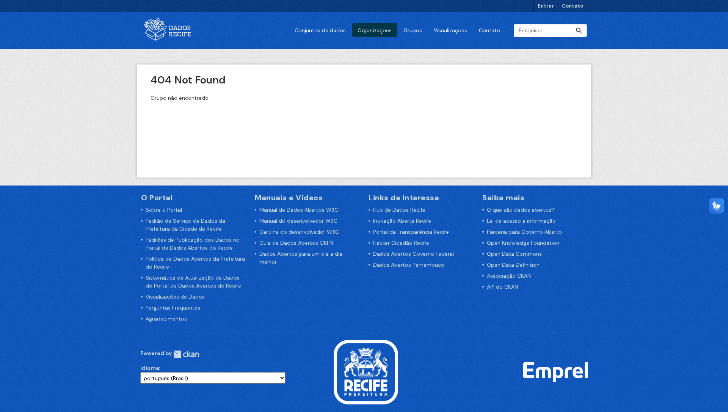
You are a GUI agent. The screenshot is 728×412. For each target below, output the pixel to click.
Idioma (149, 368)
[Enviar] (578, 30)
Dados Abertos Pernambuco (408, 264)
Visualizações (450, 30)
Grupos (412, 30)
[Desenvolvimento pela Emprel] (555, 371)
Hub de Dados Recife (399, 209)
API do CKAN (502, 286)
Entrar (546, 6)
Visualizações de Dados (175, 296)
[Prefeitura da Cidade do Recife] (366, 371)
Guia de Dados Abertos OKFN (296, 242)
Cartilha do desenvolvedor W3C (299, 231)
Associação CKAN (509, 275)
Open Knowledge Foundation (523, 242)
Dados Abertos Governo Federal (413, 253)
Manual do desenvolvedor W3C (298, 220)
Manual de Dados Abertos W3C (298, 209)
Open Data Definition (513, 264)
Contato (572, 6)
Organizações (375, 30)
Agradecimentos (166, 318)
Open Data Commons (514, 253)
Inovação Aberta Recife (402, 220)
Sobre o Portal (164, 209)
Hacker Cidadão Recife (401, 242)
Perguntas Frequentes (173, 307)
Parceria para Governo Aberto (524, 231)
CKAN (186, 354)
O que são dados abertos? (520, 209)
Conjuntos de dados (320, 30)
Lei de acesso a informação (521, 220)
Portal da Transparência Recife (411, 231)
